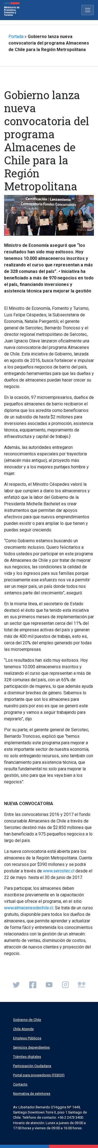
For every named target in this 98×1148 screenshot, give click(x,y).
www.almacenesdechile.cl (28, 907)
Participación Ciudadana (32, 1066)
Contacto (20, 1084)
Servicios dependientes (31, 1047)
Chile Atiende (23, 1029)
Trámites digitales (27, 1057)
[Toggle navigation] (87, 10)
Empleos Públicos (27, 1038)
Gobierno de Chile (27, 1020)
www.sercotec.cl (58, 870)
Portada (15, 36)
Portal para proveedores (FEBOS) (39, 1075)
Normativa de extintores (31, 1094)
